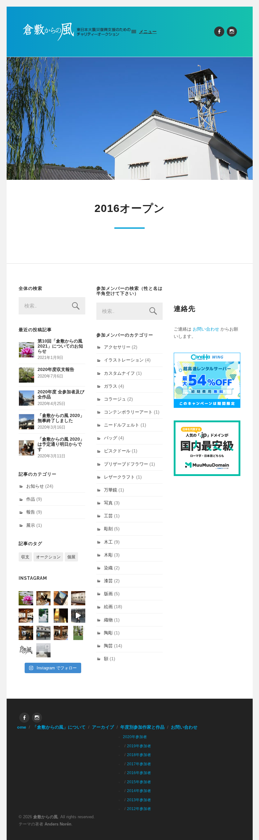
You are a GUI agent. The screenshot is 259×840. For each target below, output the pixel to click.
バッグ (110, 437)
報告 (30, 511)
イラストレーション (124, 359)
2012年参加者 (139, 809)
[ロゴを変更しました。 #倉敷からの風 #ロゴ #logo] (26, 650)
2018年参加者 (139, 755)
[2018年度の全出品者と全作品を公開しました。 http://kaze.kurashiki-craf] (61, 615)
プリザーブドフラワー (126, 464)
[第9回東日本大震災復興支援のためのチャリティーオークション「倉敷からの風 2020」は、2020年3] (61, 598)
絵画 (108, 606)
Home (20, 727)
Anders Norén (58, 824)
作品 (30, 499)
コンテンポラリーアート (128, 411)
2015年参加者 (139, 782)
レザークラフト (119, 476)
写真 (108, 502)
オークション (48, 557)
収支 (25, 557)
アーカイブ (103, 727)
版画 (108, 593)
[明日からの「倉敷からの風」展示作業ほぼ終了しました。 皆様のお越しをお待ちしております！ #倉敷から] (61, 633)
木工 (108, 541)
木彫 (108, 554)
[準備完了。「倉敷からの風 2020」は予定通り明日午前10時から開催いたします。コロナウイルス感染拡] (43, 598)
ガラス (110, 386)
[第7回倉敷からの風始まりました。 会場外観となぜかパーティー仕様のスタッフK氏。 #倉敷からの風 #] (43, 633)
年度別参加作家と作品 (142, 727)
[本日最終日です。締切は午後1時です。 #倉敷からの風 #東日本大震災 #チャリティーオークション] (78, 598)
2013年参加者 (139, 800)
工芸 (108, 515)
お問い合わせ (206, 329)
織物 (108, 619)
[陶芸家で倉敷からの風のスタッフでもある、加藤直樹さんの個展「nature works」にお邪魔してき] (43, 650)
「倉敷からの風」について (59, 727)
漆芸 (108, 580)
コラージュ (115, 399)
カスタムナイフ (119, 373)
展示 (30, 525)
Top (244, 825)
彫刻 (108, 528)
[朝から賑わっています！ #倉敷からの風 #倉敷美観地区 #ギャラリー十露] (26, 633)
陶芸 (108, 645)
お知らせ (35, 486)
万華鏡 (110, 489)
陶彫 (108, 632)
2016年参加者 (139, 773)
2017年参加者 (139, 764)
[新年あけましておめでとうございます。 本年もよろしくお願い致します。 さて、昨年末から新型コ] (26, 598)
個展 (71, 557)
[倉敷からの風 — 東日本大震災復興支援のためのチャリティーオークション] (77, 31)
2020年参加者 (135, 737)
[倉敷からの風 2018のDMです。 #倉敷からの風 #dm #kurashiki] (78, 633)
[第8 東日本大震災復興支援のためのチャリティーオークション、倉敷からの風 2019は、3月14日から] (43, 615)
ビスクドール (117, 450)
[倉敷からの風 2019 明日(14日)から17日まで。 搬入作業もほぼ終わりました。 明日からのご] (26, 615)
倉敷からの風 (45, 816)
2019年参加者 (139, 746)
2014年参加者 (139, 791)
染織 (108, 567)
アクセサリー (117, 347)
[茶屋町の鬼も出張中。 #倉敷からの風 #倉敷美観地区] (78, 615)
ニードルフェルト (121, 424)
